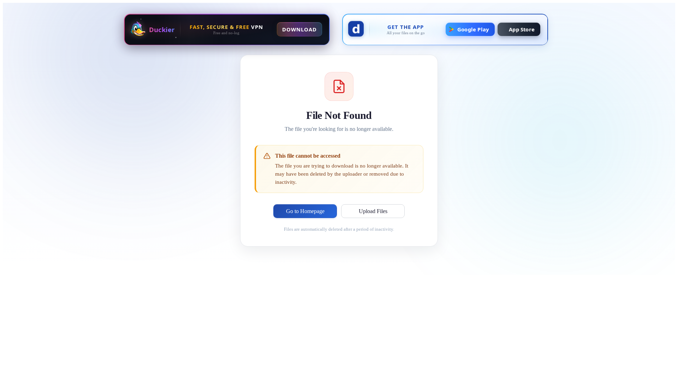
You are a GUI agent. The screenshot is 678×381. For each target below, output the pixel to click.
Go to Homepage (305, 211)
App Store (522, 29)
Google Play (473, 29)
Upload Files (373, 211)
